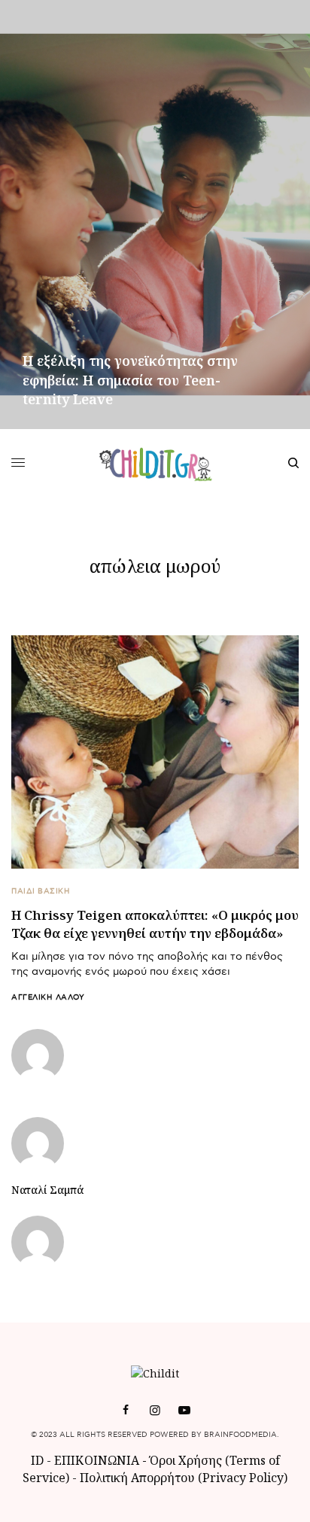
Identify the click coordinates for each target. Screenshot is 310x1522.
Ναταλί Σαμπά (47, 1190)
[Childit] (155, 463)
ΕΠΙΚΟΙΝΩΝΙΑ (98, 1460)
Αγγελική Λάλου (47, 997)
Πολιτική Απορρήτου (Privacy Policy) (183, 1477)
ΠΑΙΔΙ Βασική (40, 891)
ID (37, 1460)
